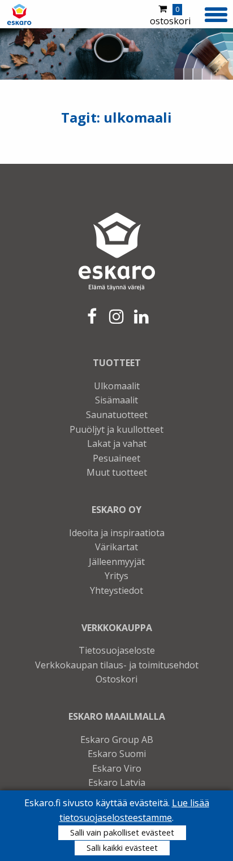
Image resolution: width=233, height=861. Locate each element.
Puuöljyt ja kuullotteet (116, 429)
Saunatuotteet (117, 414)
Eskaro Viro (116, 768)
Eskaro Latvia (116, 782)
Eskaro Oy (116, 509)
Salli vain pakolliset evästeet (122, 832)
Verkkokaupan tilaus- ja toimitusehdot (117, 665)
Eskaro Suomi (117, 753)
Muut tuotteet (117, 472)
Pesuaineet (116, 458)
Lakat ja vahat (116, 443)
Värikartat (116, 547)
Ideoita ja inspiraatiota (117, 533)
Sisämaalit (116, 400)
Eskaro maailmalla (116, 716)
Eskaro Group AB (116, 739)
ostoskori (170, 16)
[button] (216, 13)
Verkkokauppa (116, 627)
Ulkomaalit (117, 386)
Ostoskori (116, 679)
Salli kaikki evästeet (122, 847)
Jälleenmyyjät (117, 561)
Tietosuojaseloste (117, 650)
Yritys (116, 575)
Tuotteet (117, 362)
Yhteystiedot (116, 590)
